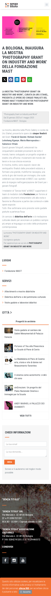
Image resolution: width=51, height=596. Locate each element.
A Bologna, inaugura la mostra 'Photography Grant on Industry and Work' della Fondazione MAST (24, 60)
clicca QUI (24, 588)
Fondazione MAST (13, 271)
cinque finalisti (40, 133)
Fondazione (29, 194)
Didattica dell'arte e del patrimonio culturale (25, 297)
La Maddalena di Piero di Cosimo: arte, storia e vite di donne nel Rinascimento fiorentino (29, 362)
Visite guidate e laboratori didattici (21, 302)
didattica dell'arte (23, 216)
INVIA (9, 462)
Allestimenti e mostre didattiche (20, 291)
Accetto (27, 592)
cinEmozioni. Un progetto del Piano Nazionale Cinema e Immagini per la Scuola (22, 391)
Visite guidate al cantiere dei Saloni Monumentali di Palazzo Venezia (23, 333)
